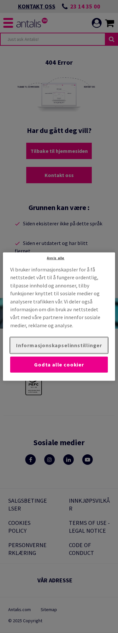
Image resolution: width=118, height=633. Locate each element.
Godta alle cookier (59, 364)
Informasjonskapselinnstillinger (59, 345)
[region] (59, 316)
